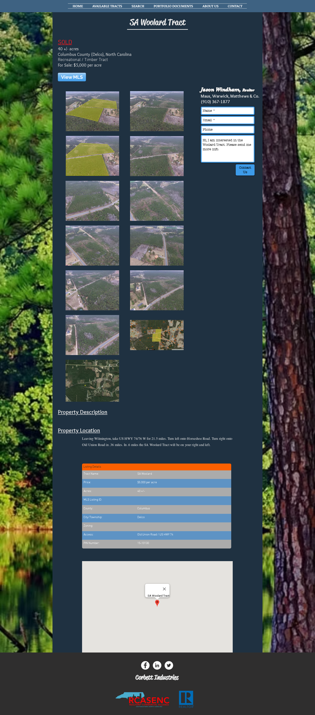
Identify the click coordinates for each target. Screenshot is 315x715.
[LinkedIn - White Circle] (157, 665)
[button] (107, 6)
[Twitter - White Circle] (169, 665)
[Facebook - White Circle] (145, 665)
